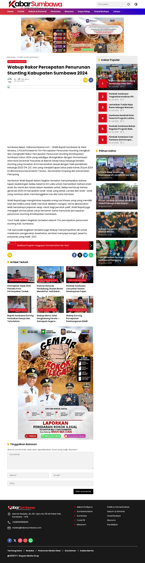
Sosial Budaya (114, 515)
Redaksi (30, 550)
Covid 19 (81, 520)
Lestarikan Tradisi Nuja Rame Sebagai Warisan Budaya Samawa (121, 106)
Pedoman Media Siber (49, 550)
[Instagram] (20, 540)
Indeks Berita (87, 550)
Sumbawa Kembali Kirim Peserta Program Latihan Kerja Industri (122, 117)
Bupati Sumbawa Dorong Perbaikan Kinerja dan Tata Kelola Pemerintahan (20, 318)
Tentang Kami (14, 550)
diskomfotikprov (85, 507)
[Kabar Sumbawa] (35, 4)
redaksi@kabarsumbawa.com (26, 527)
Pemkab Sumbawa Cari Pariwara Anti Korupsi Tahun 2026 (121, 138)
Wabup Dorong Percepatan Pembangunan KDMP (77, 318)
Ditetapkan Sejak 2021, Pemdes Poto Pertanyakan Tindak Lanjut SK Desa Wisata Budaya (19, 289)
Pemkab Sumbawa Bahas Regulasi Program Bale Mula (122, 127)
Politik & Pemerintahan (17, 61)
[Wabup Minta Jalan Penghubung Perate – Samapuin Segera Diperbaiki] (50, 304)
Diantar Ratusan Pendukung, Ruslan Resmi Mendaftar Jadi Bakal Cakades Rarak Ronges (50, 289)
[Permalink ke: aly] (10, 80)
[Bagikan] (91, 80)
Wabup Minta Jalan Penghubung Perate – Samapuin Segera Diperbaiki (48, 318)
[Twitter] (79, 255)
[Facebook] (74, 255)
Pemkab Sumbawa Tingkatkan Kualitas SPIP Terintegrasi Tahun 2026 (122, 95)
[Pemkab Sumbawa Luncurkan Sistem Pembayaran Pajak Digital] (79, 274)
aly (15, 79)
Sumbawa (82, 515)
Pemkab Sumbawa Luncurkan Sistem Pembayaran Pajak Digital (76, 289)
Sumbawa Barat (85, 511)
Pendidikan (112, 524)
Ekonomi (111, 520)
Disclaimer (70, 550)
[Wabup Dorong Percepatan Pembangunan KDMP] (79, 304)
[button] (128, 4)
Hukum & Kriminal (116, 511)
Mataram (81, 524)
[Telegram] (85, 255)
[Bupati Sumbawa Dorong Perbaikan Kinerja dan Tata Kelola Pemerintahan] (21, 304)
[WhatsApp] (91, 255)
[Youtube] (25, 540)
